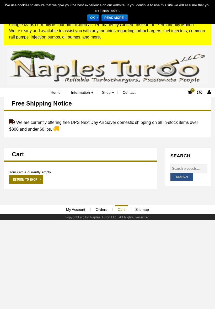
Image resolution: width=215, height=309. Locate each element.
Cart (121, 209)
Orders (101, 209)
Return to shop (25, 179)
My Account (75, 209)
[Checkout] (199, 92)
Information (80, 92)
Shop (106, 92)
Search (182, 176)
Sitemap (142, 209)
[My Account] (209, 92)
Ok (92, 18)
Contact (129, 92)
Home (56, 92)
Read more (114, 18)
